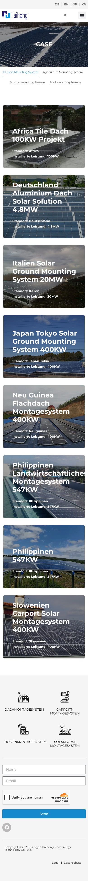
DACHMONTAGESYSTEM (24, 709)
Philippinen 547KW (32, 555)
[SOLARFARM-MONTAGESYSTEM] (65, 729)
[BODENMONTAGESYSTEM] (23, 729)
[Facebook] (6, 827)
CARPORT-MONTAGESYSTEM (65, 711)
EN (66, 4)
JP (75, 4)
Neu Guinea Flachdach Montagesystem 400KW (41, 407)
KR (84, 4)
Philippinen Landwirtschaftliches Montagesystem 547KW (50, 477)
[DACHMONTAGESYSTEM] (23, 696)
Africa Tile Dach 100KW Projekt (40, 135)
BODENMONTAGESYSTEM (25, 742)
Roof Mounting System (65, 82)
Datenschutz (72, 862)
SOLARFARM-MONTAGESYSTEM (65, 744)
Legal (55, 862)
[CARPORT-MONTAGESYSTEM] (65, 696)
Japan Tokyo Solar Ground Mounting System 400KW (44, 341)
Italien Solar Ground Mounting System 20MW (44, 271)
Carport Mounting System (20, 72)
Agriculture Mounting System (63, 72)
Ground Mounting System (27, 82)
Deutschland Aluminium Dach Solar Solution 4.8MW (42, 197)
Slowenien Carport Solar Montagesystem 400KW (41, 617)
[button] (82, 15)
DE (57, 4)
